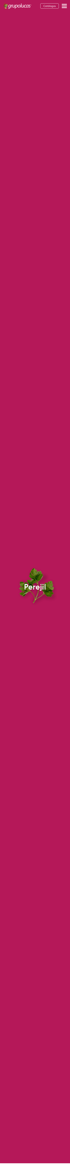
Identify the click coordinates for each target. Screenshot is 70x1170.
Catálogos (49, 6)
